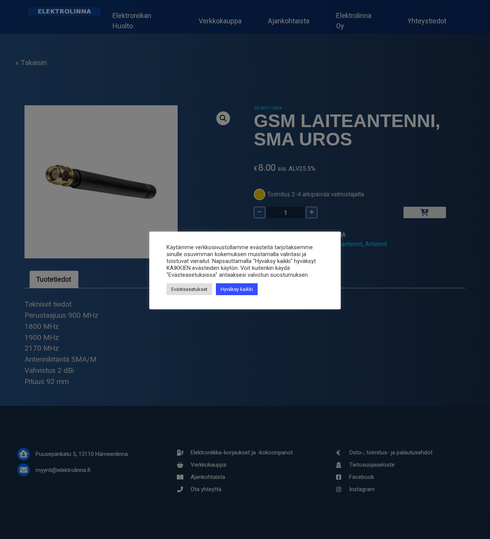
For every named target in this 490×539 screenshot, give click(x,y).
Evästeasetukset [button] (189, 289)
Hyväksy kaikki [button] (236, 289)
